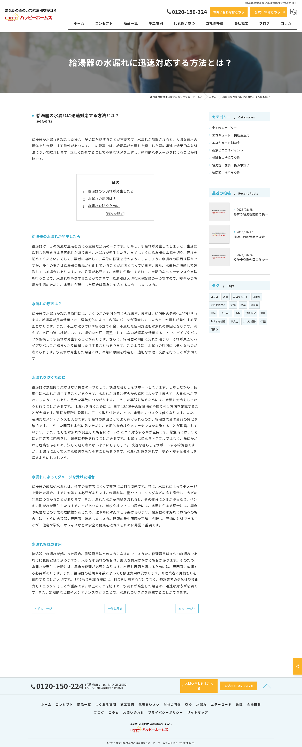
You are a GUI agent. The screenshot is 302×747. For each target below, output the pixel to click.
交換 (233, 305)
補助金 (257, 296)
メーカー (226, 313)
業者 (263, 313)
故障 (225, 296)
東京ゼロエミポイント (227, 150)
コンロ (214, 296)
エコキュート (240, 296)
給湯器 (254, 305)
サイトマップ (197, 712)
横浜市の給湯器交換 (226, 157)
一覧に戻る (115, 608)
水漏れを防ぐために (104, 205)
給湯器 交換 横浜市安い (230, 165)
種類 (213, 313)
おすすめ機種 (218, 321)
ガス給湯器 (249, 321)
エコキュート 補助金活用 (230, 135)
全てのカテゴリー (224, 127)
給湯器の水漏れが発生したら (111, 191)
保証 (263, 321)
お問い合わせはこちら (228, 12)
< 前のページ (43, 608)
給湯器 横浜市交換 (226, 172)
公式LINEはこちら (267, 12)
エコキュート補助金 (226, 142)
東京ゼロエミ (218, 305)
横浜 (243, 305)
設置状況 (251, 313)
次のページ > (187, 608)
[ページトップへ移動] (267, 686)
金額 (238, 313)
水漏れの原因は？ (102, 198)
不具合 (234, 321)
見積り (214, 329)
